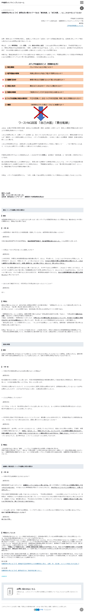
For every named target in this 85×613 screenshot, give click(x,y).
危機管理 (4, 576)
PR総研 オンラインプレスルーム (13, 2)
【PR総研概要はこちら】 (75, 25)
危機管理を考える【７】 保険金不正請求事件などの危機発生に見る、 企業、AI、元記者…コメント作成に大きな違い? (40, 563)
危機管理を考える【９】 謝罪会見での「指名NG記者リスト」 (22, 570)
